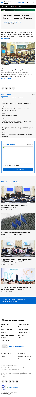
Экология (21, 335)
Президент (5, 324)
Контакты (12, 299)
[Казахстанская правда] (9, 2)
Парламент (5, 327)
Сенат (12, 22)
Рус (26, 2)
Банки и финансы (7, 329)
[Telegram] (10, 88)
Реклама (4, 299)
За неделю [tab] (13, 97)
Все (33, 94)
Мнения (4, 332)
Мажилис (17, 22)
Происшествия (23, 329)
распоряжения (6, 78)
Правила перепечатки (9, 301)
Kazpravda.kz (5, 38)
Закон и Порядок (24, 332)
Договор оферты (6, 353)
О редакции (21, 299)
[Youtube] (13, 381)
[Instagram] (17, 381)
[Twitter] (6, 88)
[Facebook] (3, 88)
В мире (3, 338)
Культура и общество (8, 335)
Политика (6, 22)
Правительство (23, 324)
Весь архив (29, 144)
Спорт (20, 338)
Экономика (22, 327)
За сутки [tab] (4, 97)
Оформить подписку (18, 169)
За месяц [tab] (21, 97)
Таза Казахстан (6, 340)
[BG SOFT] (9, 392)
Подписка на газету (24, 359)
